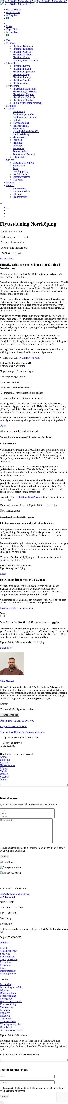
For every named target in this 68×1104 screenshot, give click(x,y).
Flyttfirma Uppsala (22, 51)
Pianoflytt (17, 142)
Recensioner (19, 165)
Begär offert (6, 647)
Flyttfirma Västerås (22, 54)
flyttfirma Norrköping (29, 357)
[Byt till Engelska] (12, 15)
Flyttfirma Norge (21, 74)
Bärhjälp (17, 120)
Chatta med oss (10, 715)
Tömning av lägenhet (10, 1024)
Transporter (18, 148)
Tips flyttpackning (9, 959)
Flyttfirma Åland (21, 83)
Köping (4, 768)
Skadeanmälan (20, 196)
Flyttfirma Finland (22, 68)
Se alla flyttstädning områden (27, 103)
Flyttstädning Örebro (23, 100)
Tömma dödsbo (20, 151)
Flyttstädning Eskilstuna (25, 91)
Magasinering (19, 137)
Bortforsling (19, 111)
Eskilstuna (5, 762)
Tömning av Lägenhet (24, 154)
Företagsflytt (19, 128)
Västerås (4, 776)
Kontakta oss (19, 188)
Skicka (4, 856)
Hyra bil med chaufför (11, 1001)
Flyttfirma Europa (21, 66)
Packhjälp (17, 140)
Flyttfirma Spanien (22, 80)
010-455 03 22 (13, 9)
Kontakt (10, 185)
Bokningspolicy (20, 171)
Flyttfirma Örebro (21, 57)
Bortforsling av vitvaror (24, 117)
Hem (8, 40)
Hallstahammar (7, 765)
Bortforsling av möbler (24, 114)
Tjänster (10, 108)
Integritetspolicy (21, 174)
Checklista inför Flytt (23, 162)
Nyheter (10, 182)
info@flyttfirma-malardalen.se (15, 894)
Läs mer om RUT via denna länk (16, 608)
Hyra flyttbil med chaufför (26, 131)
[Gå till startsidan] (17, 1)
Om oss (10, 159)
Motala (3, 771)
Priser (9, 26)
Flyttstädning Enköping (24, 88)
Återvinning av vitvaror (11, 1030)
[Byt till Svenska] (7, 18)
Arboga (4, 756)
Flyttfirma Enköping (23, 46)
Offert (3, 425)
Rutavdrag (18, 179)
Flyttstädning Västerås (24, 97)
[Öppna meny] (1, 203)
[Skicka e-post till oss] (7, 213)
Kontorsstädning (21, 134)
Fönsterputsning (21, 125)
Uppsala (4, 774)
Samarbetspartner (21, 177)
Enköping (5, 759)
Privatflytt (17, 145)
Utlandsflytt (12, 63)
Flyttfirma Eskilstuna (23, 48)
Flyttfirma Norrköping (29, 497)
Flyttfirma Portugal (22, 77)
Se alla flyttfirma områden (25, 60)
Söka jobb (5, 953)
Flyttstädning (12, 85)
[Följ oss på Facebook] (7, 207)
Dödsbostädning (21, 122)
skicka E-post (13, 12)
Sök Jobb (17, 194)
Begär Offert (12, 29)
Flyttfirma (11, 43)
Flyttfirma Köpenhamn (24, 71)
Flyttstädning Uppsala (23, 94)
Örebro (3, 779)
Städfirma (11, 105)
